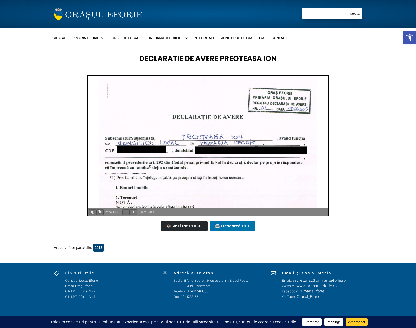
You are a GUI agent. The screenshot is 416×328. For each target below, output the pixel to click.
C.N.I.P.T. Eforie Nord (80, 291)
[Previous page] (92, 212)
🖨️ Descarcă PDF (232, 226)
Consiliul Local (124, 38)
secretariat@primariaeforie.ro (319, 280)
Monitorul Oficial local (243, 38)
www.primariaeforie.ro (316, 285)
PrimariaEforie (311, 291)
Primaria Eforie (84, 38)
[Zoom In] (133, 212)
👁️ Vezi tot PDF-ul (184, 226)
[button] (409, 37)
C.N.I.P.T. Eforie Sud (80, 297)
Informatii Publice (166, 38)
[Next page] (100, 212)
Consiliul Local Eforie (81, 280)
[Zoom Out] (126, 212)
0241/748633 (198, 291)
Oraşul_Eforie (308, 296)
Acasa (59, 38)
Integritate (204, 38)
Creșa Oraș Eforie (78, 286)
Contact (279, 38)
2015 (98, 247)
